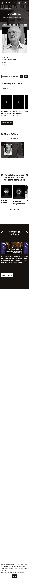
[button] (21, 144)
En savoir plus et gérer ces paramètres (12, 572)
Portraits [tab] (14, 138)
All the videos (7, 275)
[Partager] (21, 76)
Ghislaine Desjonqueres (19, 203)
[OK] (14, 576)
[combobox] (14, 88)
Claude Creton (4, 202)
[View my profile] (25, 3)
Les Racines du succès (18, 112)
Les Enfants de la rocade (6, 112)
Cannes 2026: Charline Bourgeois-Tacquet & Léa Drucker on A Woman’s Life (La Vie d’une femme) (11, 259)
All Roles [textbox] (5, 88)
